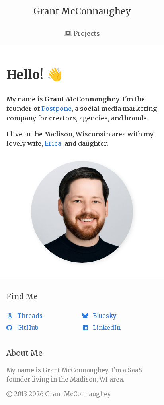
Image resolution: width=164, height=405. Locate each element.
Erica (53, 143)
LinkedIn (107, 327)
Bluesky (105, 316)
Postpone (56, 108)
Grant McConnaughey (82, 11)
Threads (30, 316)
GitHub (28, 327)
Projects (86, 33)
